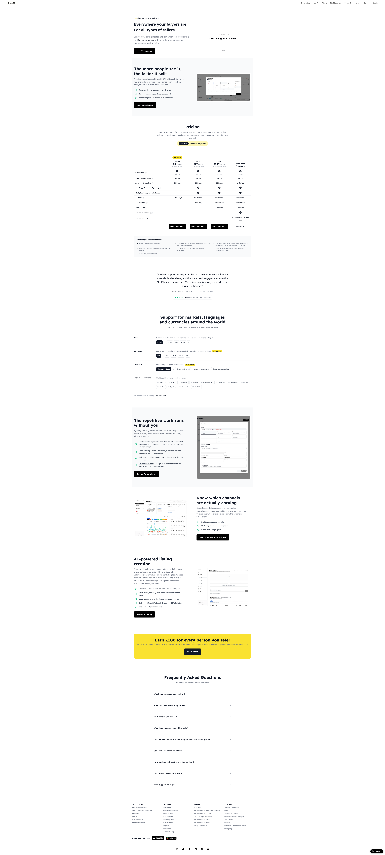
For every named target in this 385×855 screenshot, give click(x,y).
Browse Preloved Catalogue (234, 816)
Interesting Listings (231, 813)
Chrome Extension (138, 823)
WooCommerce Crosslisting (142, 810)
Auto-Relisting (168, 816)
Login (375, 3)
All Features (167, 807)
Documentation (137, 819)
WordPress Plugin (169, 832)
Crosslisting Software (139, 807)
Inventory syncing (146, 441)
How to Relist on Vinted (202, 823)
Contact (367, 3)
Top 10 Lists (228, 819)
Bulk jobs (142, 457)
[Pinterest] (202, 849)
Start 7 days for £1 (177, 226)
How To (316, 3)
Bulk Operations (168, 823)
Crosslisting (305, 3)
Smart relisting (144, 451)
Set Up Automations (146, 474)
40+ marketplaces (145, 40)
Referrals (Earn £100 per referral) (235, 826)
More (357, 3)
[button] (360, 2)
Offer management (146, 464)
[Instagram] (177, 849)
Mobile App (167, 829)
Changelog (228, 829)
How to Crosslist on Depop (203, 813)
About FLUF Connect (231, 807)
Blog (226, 810)
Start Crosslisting (145, 105)
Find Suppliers (335, 3)
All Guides (197, 807)
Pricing (324, 3)
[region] (192, 193)
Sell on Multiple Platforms (203, 816)
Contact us (240, 226)
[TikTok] (183, 849)
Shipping (166, 826)
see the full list (161, 396)
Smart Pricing (168, 813)
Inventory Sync (168, 819)
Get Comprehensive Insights (213, 537)
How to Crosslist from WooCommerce (207, 810)
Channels (348, 3)
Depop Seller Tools (200, 826)
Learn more (192, 651)
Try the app (146, 51)
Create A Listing (144, 614)
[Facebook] (189, 849)
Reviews (227, 823)
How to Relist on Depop (202, 819)
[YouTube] (208, 849)
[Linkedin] (196, 849)
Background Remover (170, 810)
